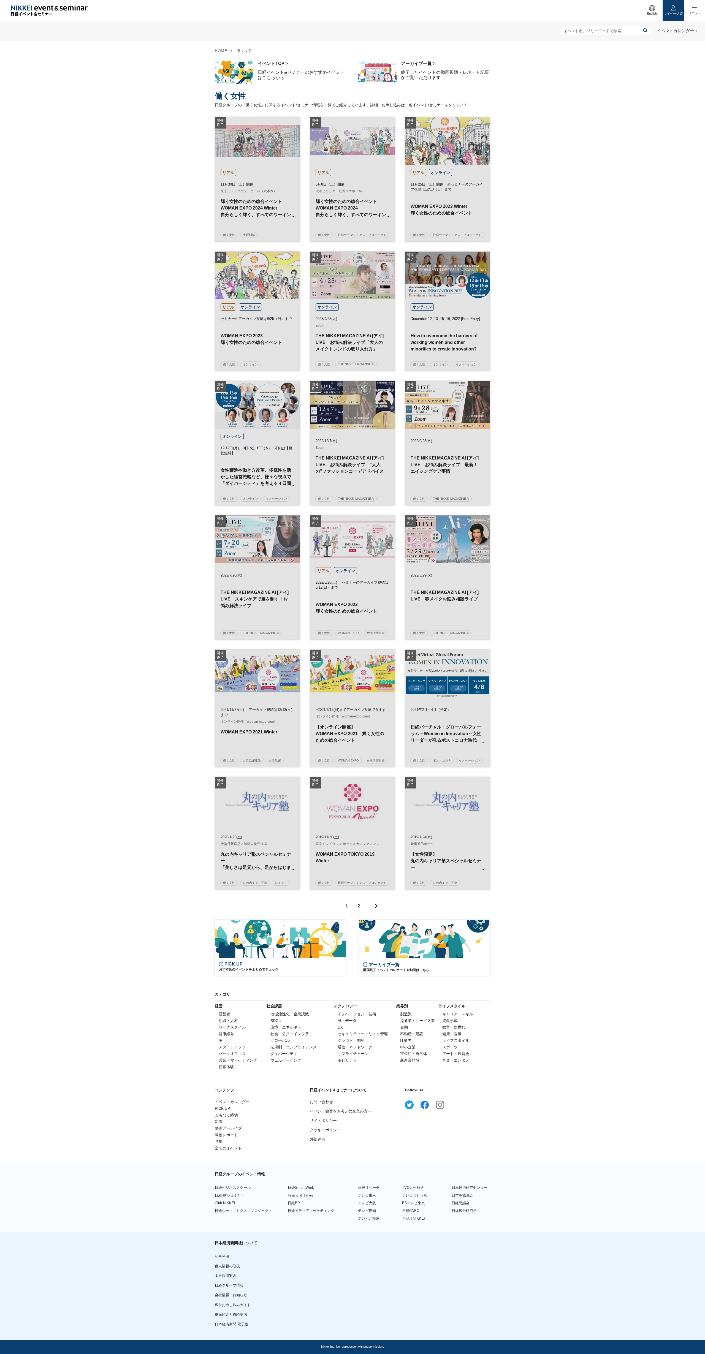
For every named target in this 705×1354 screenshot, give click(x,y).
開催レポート (226, 1135)
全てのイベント (228, 1148)
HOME (221, 50)
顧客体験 (226, 1067)
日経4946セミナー (229, 1195)
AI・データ (347, 1020)
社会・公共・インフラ (289, 1034)
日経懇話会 (461, 1203)
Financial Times (300, 1195)
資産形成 (450, 1020)
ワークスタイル (232, 1027)
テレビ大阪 (367, 1203)
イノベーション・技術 (357, 1014)
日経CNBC (410, 1211)
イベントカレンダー (232, 1102)
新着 (219, 1121)
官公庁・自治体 (413, 1053)
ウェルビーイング (285, 1060)
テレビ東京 (367, 1195)
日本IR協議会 (462, 1195)
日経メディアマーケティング (311, 1211)
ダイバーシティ (283, 1053)
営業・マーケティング (238, 1060)
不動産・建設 (411, 1034)
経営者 (224, 1014)
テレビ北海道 (368, 1218)
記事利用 (222, 1256)
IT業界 (405, 1040)
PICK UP (222, 1108)
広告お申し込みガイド (233, 1305)
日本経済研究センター (469, 1188)
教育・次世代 (453, 1027)
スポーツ (450, 1047)
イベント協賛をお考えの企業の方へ (341, 1111)
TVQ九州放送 (413, 1188)
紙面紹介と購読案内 (231, 1314)
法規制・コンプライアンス (293, 1047)
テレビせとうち (414, 1195)
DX (340, 1027)
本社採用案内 (225, 1276)
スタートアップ (232, 1047)
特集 (219, 1141)
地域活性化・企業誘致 (289, 1014)
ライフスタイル (455, 1040)
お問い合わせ (321, 1102)
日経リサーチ (368, 1188)
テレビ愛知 (367, 1211)
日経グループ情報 (229, 1285)
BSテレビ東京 (413, 1203)
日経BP (294, 1203)
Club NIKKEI (225, 1203)
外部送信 (317, 1139)
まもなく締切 (226, 1115)
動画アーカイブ (228, 1128)
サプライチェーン (353, 1053)
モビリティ (347, 1060)
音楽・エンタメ (455, 1060)
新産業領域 (409, 1060)
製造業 (406, 1014)
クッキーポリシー (325, 1130)
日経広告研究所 (464, 1211)
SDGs (275, 1020)
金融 (404, 1027)
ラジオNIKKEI (413, 1218)
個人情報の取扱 (227, 1266)
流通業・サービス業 (417, 1020)
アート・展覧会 (455, 1053)
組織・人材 (228, 1020)
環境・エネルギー (285, 1027)
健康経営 (226, 1034)
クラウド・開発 (351, 1040)
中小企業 (408, 1047)
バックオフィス (232, 1053)
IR (221, 1040)
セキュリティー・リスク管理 (363, 1034)
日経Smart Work (301, 1188)
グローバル (280, 1040)
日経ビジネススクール (233, 1188)
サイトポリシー (323, 1120)
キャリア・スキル (457, 1014)
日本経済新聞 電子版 (231, 1324)
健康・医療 (452, 1034)
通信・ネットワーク (355, 1047)
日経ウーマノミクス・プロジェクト (243, 1211)
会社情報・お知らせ (231, 1295)
